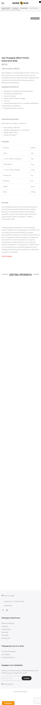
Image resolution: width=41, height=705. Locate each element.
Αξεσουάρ (4, 632)
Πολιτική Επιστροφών (8, 651)
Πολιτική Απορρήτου (8, 657)
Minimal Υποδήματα (7, 623)
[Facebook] (3, 610)
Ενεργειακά (23, 8)
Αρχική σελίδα (5, 8)
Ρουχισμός (5, 635)
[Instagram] (7, 610)
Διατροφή (15, 8)
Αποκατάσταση (6, 629)
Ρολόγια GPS (5, 638)
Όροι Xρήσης (5, 654)
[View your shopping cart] (39, 3)
